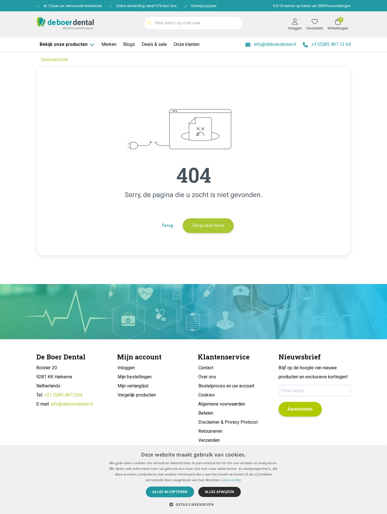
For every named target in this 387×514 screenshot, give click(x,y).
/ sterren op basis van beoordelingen (312, 6)
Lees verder (231, 479)
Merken (108, 44)
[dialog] (193, 480)
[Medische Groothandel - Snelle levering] (65, 22)
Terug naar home (208, 225)
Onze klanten (186, 44)
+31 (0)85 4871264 (63, 395)
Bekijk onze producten (64, 44)
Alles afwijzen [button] (219, 491)
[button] (193, 504)
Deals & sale (154, 44)
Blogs (129, 44)
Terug (167, 225)
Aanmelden (300, 409)
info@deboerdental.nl (72, 404)
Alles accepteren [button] (169, 491)
